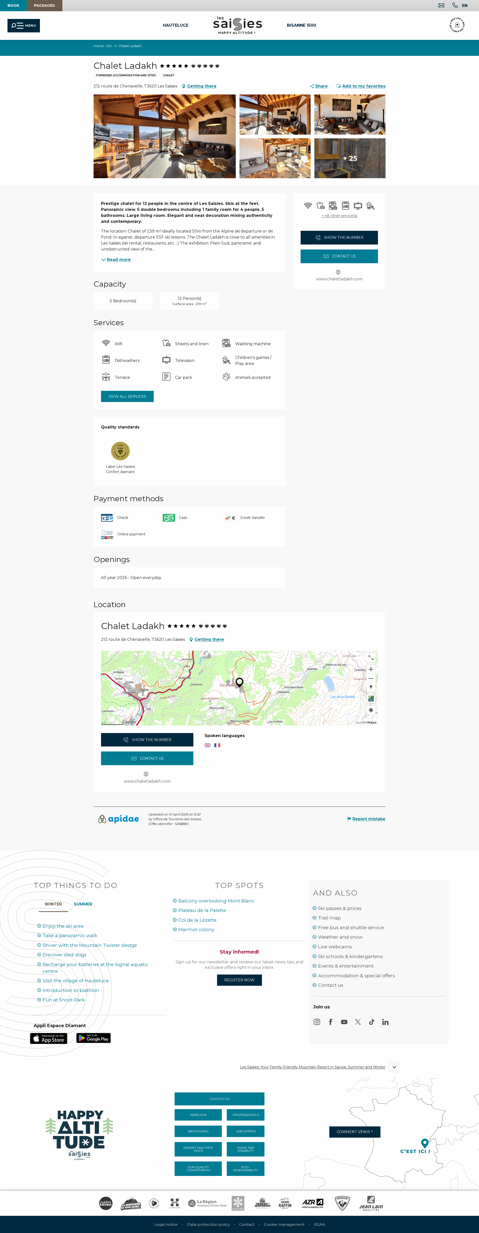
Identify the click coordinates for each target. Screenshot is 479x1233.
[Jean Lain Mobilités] (371, 1203)
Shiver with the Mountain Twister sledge (90, 945)
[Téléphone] (451, 5)
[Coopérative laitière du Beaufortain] (262, 1203)
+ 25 (350, 158)
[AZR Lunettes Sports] (313, 1203)
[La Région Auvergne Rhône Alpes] (207, 1203)
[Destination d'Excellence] (153, 1203)
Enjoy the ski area (63, 926)
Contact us (330, 985)
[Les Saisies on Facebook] (330, 1024)
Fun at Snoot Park (64, 1000)
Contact (246, 1224)
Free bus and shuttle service (351, 927)
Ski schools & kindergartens (350, 956)
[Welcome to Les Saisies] (79, 1133)
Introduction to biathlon (71, 990)
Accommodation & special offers (356, 976)
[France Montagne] (130, 1203)
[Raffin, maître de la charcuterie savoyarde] (285, 1203)
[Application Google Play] (93, 1037)
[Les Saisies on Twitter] (358, 1024)
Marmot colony (196, 929)
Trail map (329, 918)
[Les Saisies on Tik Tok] (371, 1024)
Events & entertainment (346, 966)
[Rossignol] (342, 1203)
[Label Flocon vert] (238, 1203)
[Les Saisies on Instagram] (317, 1024)
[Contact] (437, 5)
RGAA (319, 1224)
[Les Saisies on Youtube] (344, 1024)
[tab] (53, 903)
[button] (465, 5)
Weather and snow (340, 937)
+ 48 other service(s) (339, 215)
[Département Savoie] (174, 1203)
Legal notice (166, 1224)
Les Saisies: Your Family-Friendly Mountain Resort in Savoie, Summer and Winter (312, 1067)
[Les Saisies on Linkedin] (385, 1024)
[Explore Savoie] (105, 1203)
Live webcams (335, 947)
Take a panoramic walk (70, 935)
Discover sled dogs (65, 955)
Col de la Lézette (197, 920)
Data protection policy (208, 1224)
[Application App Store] (48, 1038)
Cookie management (284, 1224)
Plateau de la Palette (202, 910)
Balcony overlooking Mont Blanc (216, 901)
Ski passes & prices (339, 908)
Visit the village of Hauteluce (76, 981)
